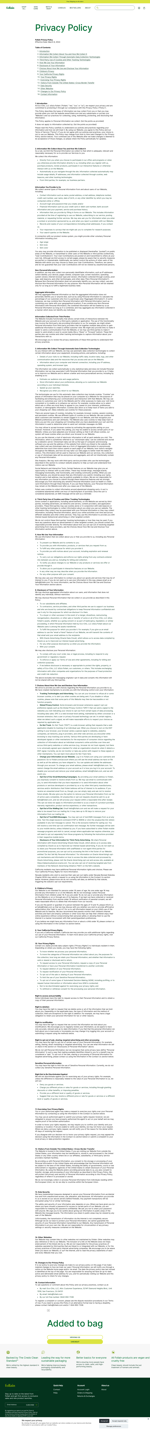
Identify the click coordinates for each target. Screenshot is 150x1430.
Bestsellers (75, 8)
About (88, 8)
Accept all (104, 1421)
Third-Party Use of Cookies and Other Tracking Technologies (64, 60)
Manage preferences (114, 1426)
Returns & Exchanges (86, 1396)
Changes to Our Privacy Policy (53, 91)
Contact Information (49, 94)
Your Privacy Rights (49, 77)
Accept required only (119, 1421)
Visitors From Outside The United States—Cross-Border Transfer (67, 83)
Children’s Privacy (46, 71)
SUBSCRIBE (30, 1405)
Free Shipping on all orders (75, 1)
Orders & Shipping (84, 1393)
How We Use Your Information (52, 63)
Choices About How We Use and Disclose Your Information (64, 68)
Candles (62, 8)
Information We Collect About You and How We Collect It (63, 54)
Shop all (24, 8)
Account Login (83, 1389)
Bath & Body (49, 8)
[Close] (148, 1419)
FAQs (55, 1393)
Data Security (46, 85)
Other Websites (47, 88)
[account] (139, 8)
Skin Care (36, 8)
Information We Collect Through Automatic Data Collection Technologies (69, 57)
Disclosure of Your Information (52, 65)
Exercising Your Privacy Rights (53, 80)
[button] (144, 8)
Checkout (75, 1342)
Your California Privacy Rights (51, 74)
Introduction (44, 51)
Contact (56, 1389)
